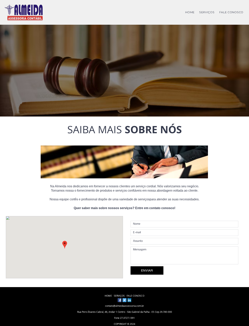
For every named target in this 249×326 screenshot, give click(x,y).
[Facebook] (120, 300)
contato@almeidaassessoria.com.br (124, 305)
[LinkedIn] (129, 300)
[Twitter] (124, 300)
